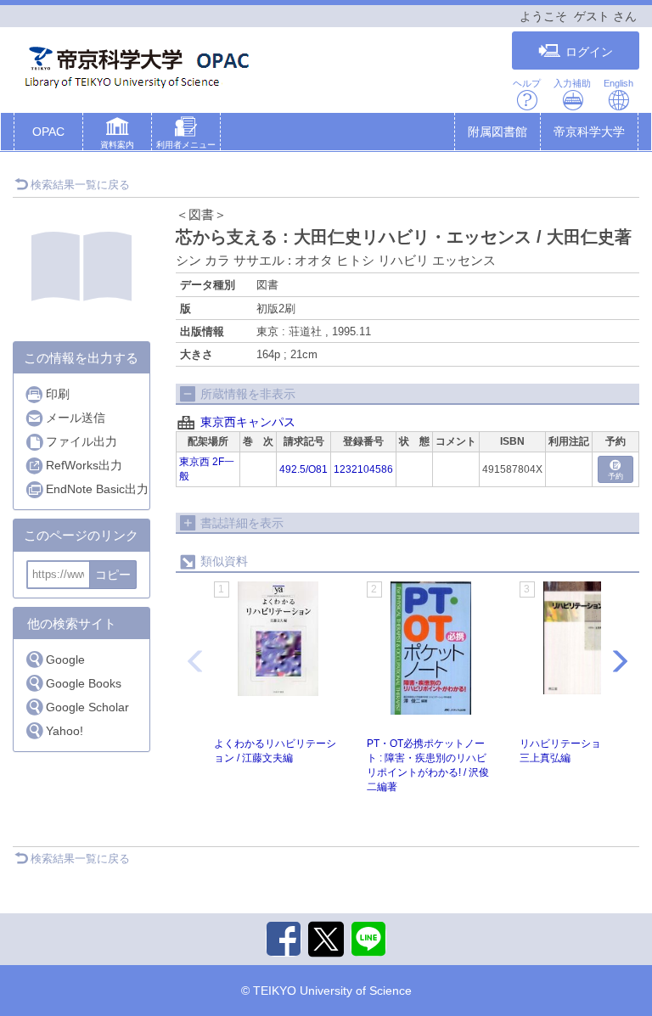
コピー (113, 574)
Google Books (83, 683)
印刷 (58, 394)
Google (65, 659)
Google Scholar (87, 707)
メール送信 (75, 417)
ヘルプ (527, 83)
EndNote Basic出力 (97, 489)
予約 (615, 476)
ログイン (589, 52)
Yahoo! (64, 731)
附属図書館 (497, 131)
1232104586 (363, 469)
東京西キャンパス (247, 422)
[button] (117, 135)
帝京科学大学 (589, 131)
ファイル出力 (81, 441)
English (618, 83)
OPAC (48, 131)
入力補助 (572, 83)
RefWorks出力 (84, 465)
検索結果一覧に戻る (80, 184)
